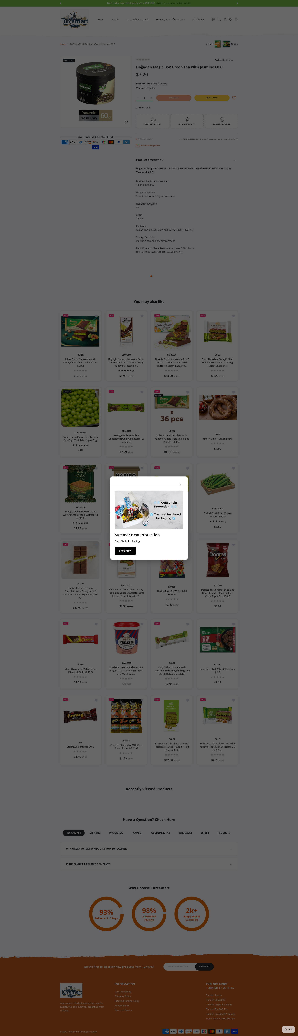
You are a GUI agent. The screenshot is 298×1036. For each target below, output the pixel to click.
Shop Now (125, 550)
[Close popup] (180, 484)
